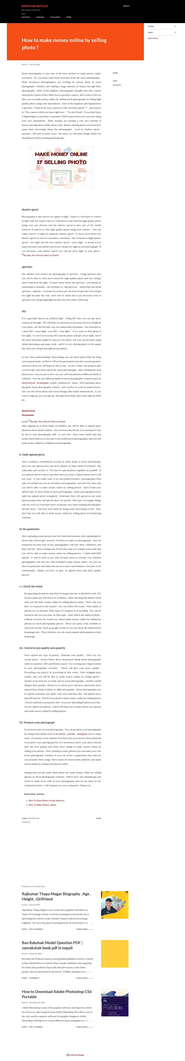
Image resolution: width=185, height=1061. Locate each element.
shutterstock (28, 382)
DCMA (68, 17)
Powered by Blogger (76, 1055)
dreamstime (43, 382)
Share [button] (115, 73)
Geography (40, 17)
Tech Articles (117, 85)
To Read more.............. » (84, 929)
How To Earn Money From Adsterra (46, 800)
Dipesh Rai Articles (34, 6)
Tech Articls (25, 17)
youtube (71, 734)
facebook (61, 734)
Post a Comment (36, 929)
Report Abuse (153, 38)
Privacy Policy (55, 17)
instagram (82, 734)
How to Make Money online (42, 804)
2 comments (34, 978)
